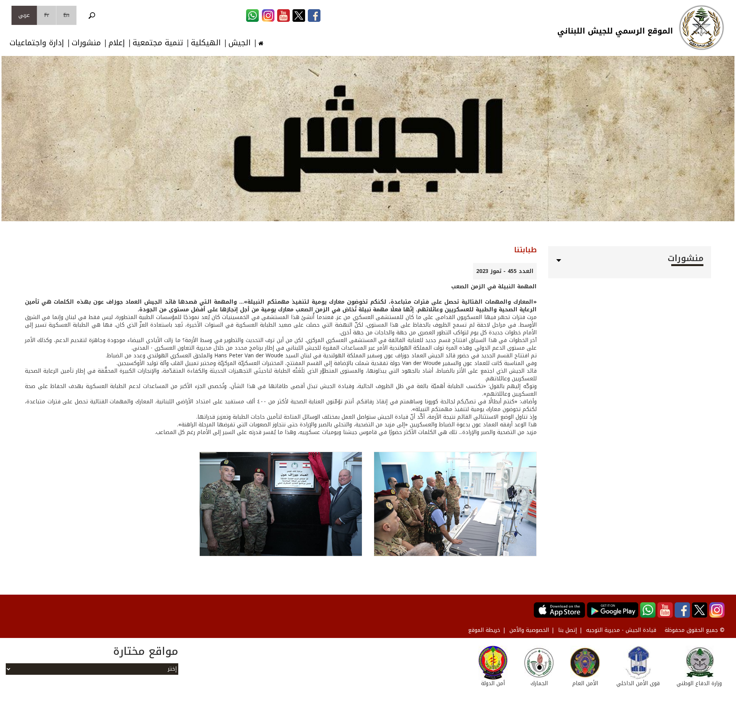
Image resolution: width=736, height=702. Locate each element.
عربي (24, 15)
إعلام (116, 42)
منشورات (86, 42)
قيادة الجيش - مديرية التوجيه (621, 630)
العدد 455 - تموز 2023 (505, 271)
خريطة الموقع (484, 630)
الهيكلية (206, 42)
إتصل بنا (567, 630)
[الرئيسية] (701, 28)
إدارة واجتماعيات (37, 42)
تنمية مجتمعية (158, 42)
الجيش (239, 42)
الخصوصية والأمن (529, 630)
